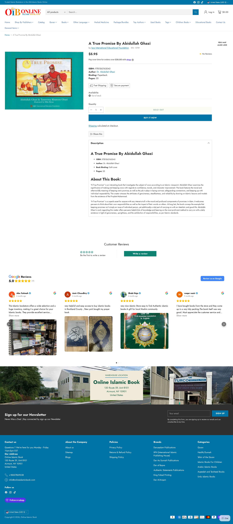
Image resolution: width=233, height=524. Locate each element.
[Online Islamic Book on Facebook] (194, 3)
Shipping (93, 125)
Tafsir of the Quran (206, 457)
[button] (212, 278)
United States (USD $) (218, 2)
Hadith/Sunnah (204, 452)
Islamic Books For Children (210, 462)
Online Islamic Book (29, 517)
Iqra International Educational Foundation (110, 47)
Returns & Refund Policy (120, 452)
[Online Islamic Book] (23, 12)
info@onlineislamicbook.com (22, 479)
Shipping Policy (116, 457)
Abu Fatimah (22, 293)
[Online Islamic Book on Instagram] (198, 3)
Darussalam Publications (164, 447)
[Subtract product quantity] (91, 110)
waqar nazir (189, 293)
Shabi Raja (133, 293)
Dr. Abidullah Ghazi (106, 71)
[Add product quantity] (100, 110)
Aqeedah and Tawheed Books (211, 471)
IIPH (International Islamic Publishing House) (165, 454)
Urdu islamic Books (206, 476)
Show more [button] (14, 315)
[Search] (196, 12)
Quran (200, 447)
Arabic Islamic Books (207, 466)
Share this (97, 134)
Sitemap (69, 452)
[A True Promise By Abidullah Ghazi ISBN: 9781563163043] (44, 80)
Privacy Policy (115, 447)
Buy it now (150, 117)
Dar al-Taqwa (159, 465)
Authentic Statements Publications (169, 470)
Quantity (92, 104)
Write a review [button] (140, 253)
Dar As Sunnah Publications (166, 460)
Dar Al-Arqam (160, 479)
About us (69, 447)
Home (7, 35)
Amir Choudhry (79, 293)
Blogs (67, 457)
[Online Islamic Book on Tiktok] (202, 3)
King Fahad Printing (162, 475)
